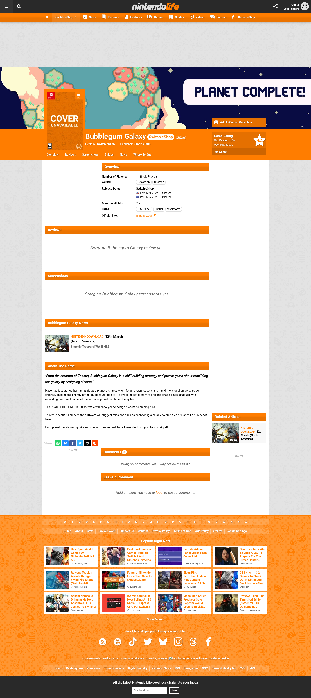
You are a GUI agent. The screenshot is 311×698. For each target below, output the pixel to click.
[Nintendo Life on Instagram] (178, 642)
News (123, 154)
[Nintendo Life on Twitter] (148, 642)
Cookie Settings (236, 531)
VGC (205, 668)
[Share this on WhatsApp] (58, 443)
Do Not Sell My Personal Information (208, 658)
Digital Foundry (137, 668)
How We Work (106, 531)
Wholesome (173, 209)
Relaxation (144, 182)
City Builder (144, 209)
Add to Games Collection (235, 122)
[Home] (47, 17)
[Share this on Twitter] (80, 443)
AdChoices (179, 658)
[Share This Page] (275, 6)
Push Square (74, 668)
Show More (155, 619)
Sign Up (295, 8)
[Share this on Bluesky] (65, 443)
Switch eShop (106, 144)
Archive (217, 531)
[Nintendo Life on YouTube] (117, 642)
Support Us (127, 531)
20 (64, 349)
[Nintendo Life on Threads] (193, 642)
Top (68, 531)
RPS (252, 668)
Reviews (70, 154)
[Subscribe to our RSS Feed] (102, 642)
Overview (53, 154)
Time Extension (114, 668)
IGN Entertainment (133, 658)
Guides (109, 154)
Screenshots (90, 154)
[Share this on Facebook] (72, 443)
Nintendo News (161, 668)
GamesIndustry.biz (224, 668)
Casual (159, 209)
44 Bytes (163, 658)
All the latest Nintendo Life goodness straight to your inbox (155, 682)
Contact (143, 531)
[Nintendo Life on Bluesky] (163, 642)
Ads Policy (202, 531)
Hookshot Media (100, 658)
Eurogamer (191, 668)
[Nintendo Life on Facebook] (208, 642)
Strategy (159, 182)
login (159, 492)
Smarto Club (142, 144)
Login (286, 8)
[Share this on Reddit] (95, 443)
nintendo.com (145, 215)
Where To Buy (142, 154)
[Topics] (6, 6)
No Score (221, 152)
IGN (177, 668)
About (79, 531)
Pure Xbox (93, 668)
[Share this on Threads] (87, 443)
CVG (242, 668)
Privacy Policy (161, 531)
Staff (90, 531)
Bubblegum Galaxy (129, 136)
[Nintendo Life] (155, 6)
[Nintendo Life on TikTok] (132, 642)
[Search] (19, 6)
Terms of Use (182, 531)
